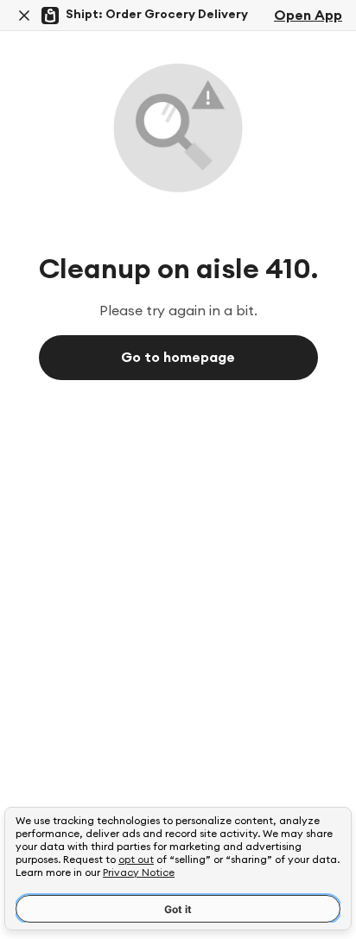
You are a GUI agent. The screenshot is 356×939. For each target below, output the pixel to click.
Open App (308, 15)
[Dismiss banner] (24, 15)
